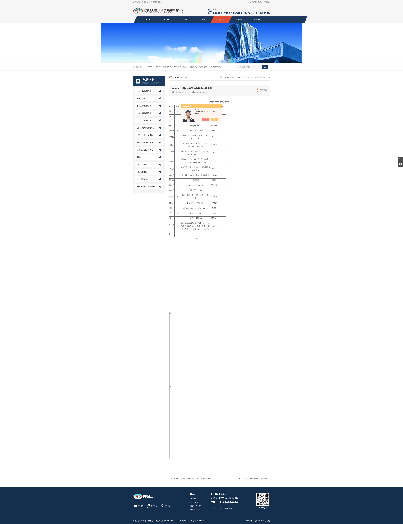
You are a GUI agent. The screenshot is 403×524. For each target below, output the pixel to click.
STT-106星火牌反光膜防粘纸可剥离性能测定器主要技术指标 (199, 479)
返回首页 (253, 2)
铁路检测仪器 (142, 179)
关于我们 (167, 19)
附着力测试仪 (142, 98)
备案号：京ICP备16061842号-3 (193, 521)
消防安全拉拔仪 (143, 165)
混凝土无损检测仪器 (145, 135)
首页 (232, 77)
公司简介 (140, 506)
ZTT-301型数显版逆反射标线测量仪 (255, 479)
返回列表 (263, 90)
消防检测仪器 (142, 172)
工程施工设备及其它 (145, 150)
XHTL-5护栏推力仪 (215, 67)
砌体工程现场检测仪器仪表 (147, 128)
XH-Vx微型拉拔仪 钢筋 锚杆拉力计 (197, 67)
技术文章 (221, 19)
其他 (139, 157)
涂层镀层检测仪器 (144, 120)
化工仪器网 (258, 521)
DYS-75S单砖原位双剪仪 (177, 67)
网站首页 (149, 19)
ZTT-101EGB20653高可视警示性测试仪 (156, 67)
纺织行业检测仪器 (144, 106)
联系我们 (267, 2)
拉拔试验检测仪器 (144, 113)
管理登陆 (266, 521)
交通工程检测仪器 (144, 91)
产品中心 (185, 19)
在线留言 (260, 2)
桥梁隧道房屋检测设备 (146, 187)
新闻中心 (203, 19)
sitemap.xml (209, 521)
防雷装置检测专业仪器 (146, 142)
